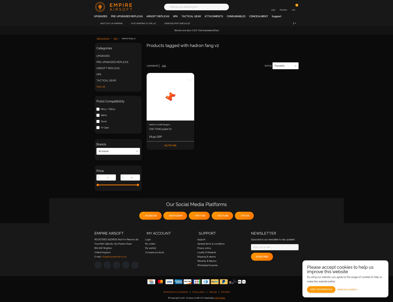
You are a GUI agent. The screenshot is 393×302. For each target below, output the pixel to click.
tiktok (245, 215)
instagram (175, 215)
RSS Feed (225, 292)
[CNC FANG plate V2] (170, 97)
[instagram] (107, 265)
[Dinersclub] (206, 281)
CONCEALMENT (258, 16)
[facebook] (98, 265)
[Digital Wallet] (242, 281)
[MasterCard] (160, 281)
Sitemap (213, 292)
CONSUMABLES (236, 16)
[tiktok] (135, 265)
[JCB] (196, 281)
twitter (200, 215)
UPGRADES (100, 16)
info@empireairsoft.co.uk (114, 256)
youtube (223, 215)
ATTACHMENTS (214, 16)
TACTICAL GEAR (191, 16)
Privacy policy (198, 292)
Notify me (170, 145)
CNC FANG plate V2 (160, 129)
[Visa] (169, 281)
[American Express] (178, 281)
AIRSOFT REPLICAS (157, 16)
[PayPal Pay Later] (224, 281)
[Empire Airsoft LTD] (113, 6)
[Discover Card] (187, 281)
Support (276, 16)
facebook (151, 215)
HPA (175, 16)
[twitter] (116, 265)
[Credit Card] (151, 281)
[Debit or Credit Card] (233, 281)
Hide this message (321, 289)
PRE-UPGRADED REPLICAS (127, 16)
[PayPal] (215, 281)
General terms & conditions (175, 292)
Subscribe (262, 256)
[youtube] (125, 265)
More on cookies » (348, 289)
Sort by (268, 65)
